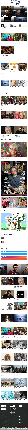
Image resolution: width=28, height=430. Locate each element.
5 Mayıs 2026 (14, 88)
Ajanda (2, 109)
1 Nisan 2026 (14, 71)
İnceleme (3, 60)
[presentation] (0, 27)
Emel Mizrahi (11, 88)
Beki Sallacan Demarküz (16, 388)
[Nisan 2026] (22, 202)
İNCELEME (20, 413)
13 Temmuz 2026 (4, 136)
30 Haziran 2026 (22, 71)
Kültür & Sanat (4, 93)
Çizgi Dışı (3, 210)
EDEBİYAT (20, 422)
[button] (12, 273)
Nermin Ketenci (15, 299)
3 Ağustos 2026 (2, 105)
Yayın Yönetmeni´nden (6, 139)
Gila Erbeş (2, 136)
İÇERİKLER (20, 409)
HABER (20, 419)
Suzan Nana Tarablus (3, 158)
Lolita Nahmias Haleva (3, 337)
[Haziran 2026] (5, 202)
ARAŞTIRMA (20, 412)
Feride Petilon (19, 71)
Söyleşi (2, 31)
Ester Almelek (11, 71)
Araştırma (3, 77)
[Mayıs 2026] (14, 202)
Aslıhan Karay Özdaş (16, 337)
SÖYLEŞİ (20, 416)
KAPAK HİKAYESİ (4, 15)
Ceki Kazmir (15, 375)
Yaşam (2, 123)
